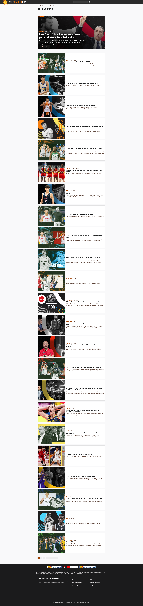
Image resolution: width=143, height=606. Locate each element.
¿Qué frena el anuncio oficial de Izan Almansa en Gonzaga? (79, 214)
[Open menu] (140, 2)
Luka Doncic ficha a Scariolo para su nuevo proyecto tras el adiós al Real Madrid (59, 36)
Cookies (91, 579)
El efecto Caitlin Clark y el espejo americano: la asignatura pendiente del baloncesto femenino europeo (83, 411)
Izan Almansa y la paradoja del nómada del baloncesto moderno (80, 105)
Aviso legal (74, 579)
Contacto (91, 585)
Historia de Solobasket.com (95, 582)
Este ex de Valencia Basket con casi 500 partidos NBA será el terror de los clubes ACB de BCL (85, 127)
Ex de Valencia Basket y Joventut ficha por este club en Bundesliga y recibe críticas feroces (83, 432)
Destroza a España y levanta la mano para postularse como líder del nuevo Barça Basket (84, 323)
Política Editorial (75, 588)
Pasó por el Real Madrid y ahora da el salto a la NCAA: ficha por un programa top (84, 367)
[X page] (91, 2)
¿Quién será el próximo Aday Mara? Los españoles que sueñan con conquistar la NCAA (84, 236)
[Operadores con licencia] (87, 567)
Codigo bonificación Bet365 (77, 582)
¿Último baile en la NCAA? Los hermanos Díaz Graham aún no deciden (82, 83)
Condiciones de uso (76, 585)
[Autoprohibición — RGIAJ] (64, 567)
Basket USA (92, 588)
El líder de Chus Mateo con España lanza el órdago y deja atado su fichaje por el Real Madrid (84, 345)
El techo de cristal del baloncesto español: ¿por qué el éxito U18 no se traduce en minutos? (85, 171)
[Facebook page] (89, 2)
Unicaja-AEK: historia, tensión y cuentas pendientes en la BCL (80, 542)
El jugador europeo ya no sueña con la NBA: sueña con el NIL (80, 454)
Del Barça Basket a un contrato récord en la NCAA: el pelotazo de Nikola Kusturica (82, 192)
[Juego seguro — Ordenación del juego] (54, 567)
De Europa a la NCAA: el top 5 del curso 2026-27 (77, 520)
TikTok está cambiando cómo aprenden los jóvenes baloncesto (80, 476)
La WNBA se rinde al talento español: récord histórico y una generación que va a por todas (84, 149)
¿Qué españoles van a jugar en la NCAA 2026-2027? (78, 62)
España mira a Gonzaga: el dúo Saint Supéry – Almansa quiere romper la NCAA (84, 498)
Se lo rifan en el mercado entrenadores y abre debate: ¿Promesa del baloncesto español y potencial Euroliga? (84, 389)
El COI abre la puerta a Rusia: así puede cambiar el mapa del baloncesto (82, 302)
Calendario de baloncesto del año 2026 (75, 280)
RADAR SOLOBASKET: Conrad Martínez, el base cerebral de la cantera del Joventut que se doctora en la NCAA (83, 258)
